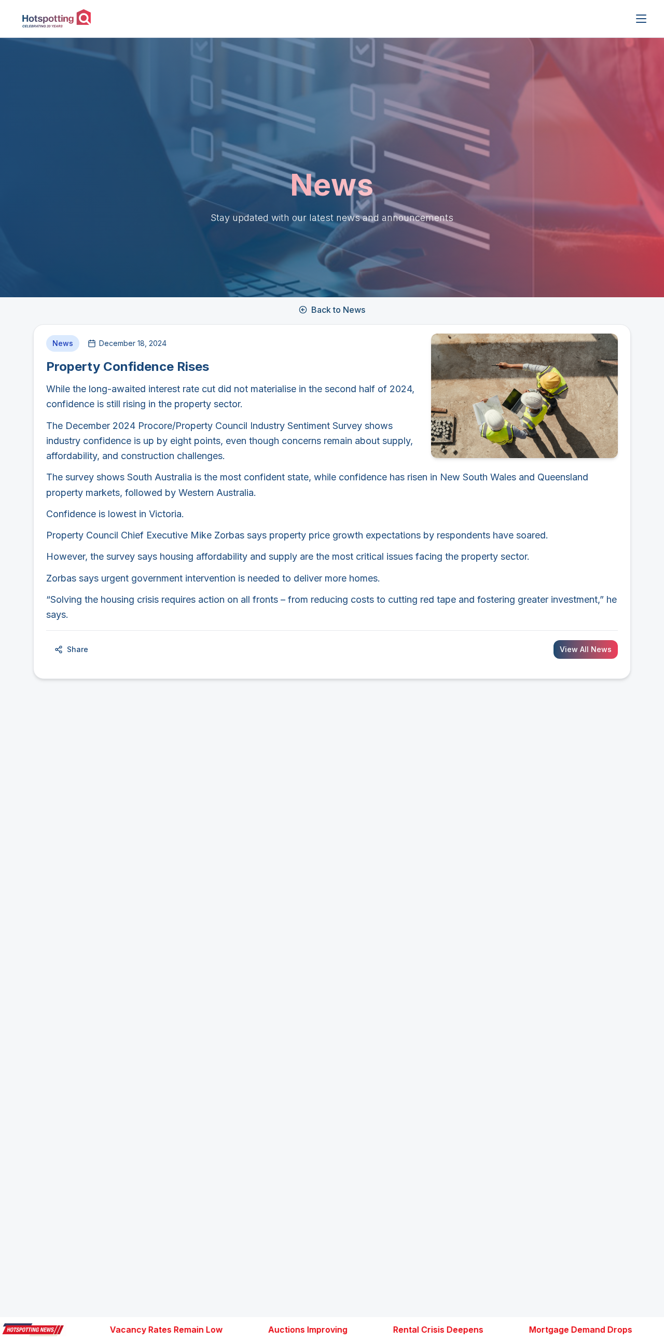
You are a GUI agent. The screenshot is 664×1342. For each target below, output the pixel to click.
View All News (586, 649)
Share (77, 649)
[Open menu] (641, 18)
